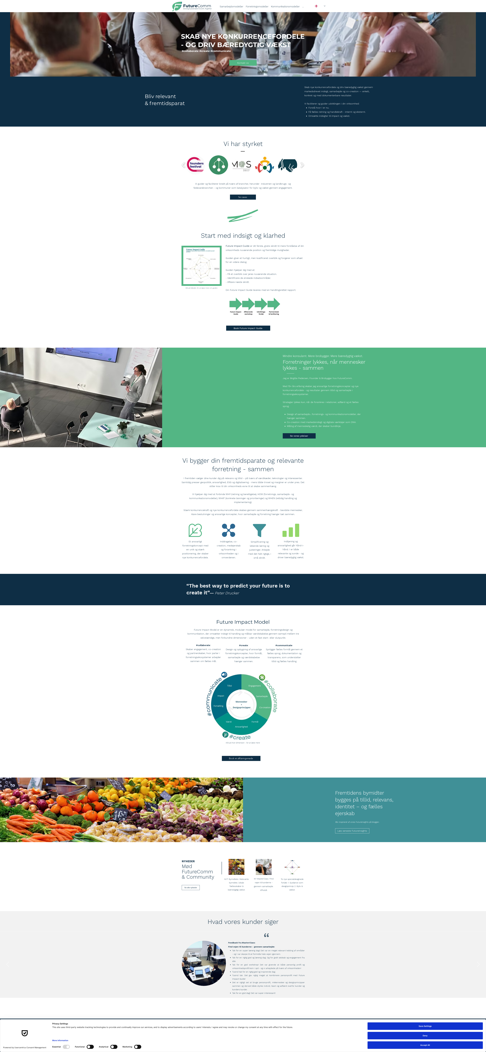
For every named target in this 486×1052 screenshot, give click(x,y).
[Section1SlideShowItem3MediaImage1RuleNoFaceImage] (245, 991)
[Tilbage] (7, 964)
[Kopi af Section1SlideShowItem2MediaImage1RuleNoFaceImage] (238, 991)
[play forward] (302, 165)
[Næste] (478, 964)
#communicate (283, 645)
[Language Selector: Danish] (320, 6)
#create (243, 645)
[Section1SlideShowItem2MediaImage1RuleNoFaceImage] (247, 991)
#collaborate (203, 645)
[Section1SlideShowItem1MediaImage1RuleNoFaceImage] (243, 991)
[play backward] (183, 165)
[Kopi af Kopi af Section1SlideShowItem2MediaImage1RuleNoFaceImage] (240, 991)
